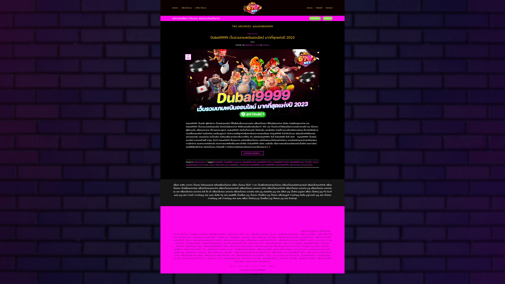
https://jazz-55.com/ (201, 225)
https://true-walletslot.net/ (237, 231)
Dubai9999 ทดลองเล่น (232, 162)
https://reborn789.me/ (186, 221)
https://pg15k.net (216, 212)
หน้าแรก (175, 8)
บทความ (310, 8)
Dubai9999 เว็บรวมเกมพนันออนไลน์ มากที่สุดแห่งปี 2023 (253, 37)
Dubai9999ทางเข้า (297, 162)
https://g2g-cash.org (264, 209)
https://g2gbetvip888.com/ (258, 225)
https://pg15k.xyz (184, 212)
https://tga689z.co (207, 209)
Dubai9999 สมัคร (249, 162)
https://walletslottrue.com (226, 221)
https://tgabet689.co (316, 228)
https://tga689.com (235, 228)
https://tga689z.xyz (226, 209)
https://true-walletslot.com (299, 221)
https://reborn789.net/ (288, 218)
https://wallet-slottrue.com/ (211, 231)
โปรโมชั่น (319, 8)
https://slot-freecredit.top (275, 221)
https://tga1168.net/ (222, 215)
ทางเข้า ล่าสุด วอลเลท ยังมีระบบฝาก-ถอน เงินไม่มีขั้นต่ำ (218, 165)
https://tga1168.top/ (240, 215)
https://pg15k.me (317, 209)
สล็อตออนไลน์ (252, 34)
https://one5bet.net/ (229, 218)
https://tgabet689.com (273, 228)
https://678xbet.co (297, 215)
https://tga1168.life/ (259, 215)
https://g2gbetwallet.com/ (284, 225)
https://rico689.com (244, 209)
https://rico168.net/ (191, 218)
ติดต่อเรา (329, 8)
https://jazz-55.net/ (220, 225)
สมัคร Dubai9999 (267, 165)
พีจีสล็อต (266, 45)
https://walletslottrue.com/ (186, 231)
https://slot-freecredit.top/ (287, 231)
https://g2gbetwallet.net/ (308, 225)
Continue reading (252, 153)
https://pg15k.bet (301, 209)
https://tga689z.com (189, 209)
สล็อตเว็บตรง (187, 8)
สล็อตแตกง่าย (295, 165)
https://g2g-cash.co (283, 209)
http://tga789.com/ (203, 215)
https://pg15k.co (200, 212)
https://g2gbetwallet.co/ (214, 228)
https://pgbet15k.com (234, 212)
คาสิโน (246, 266)
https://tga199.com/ (268, 218)
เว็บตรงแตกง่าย (307, 165)
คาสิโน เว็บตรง (200, 8)
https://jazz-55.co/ (182, 225)
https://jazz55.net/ (206, 221)
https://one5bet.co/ (249, 218)
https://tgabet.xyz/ (185, 215)
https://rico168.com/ (210, 218)
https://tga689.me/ (253, 228)
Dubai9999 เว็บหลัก (281, 162)
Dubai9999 (218, 162)
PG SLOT (308, 162)
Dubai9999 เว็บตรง (264, 162)
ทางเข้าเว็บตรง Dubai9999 (250, 165)
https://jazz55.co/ (237, 225)
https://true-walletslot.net (311, 218)
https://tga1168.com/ (319, 212)
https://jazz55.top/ (320, 221)
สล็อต (240, 266)
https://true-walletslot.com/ (262, 231)
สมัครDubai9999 (282, 165)
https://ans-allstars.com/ (317, 215)
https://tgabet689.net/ (295, 228)
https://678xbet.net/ (278, 215)
